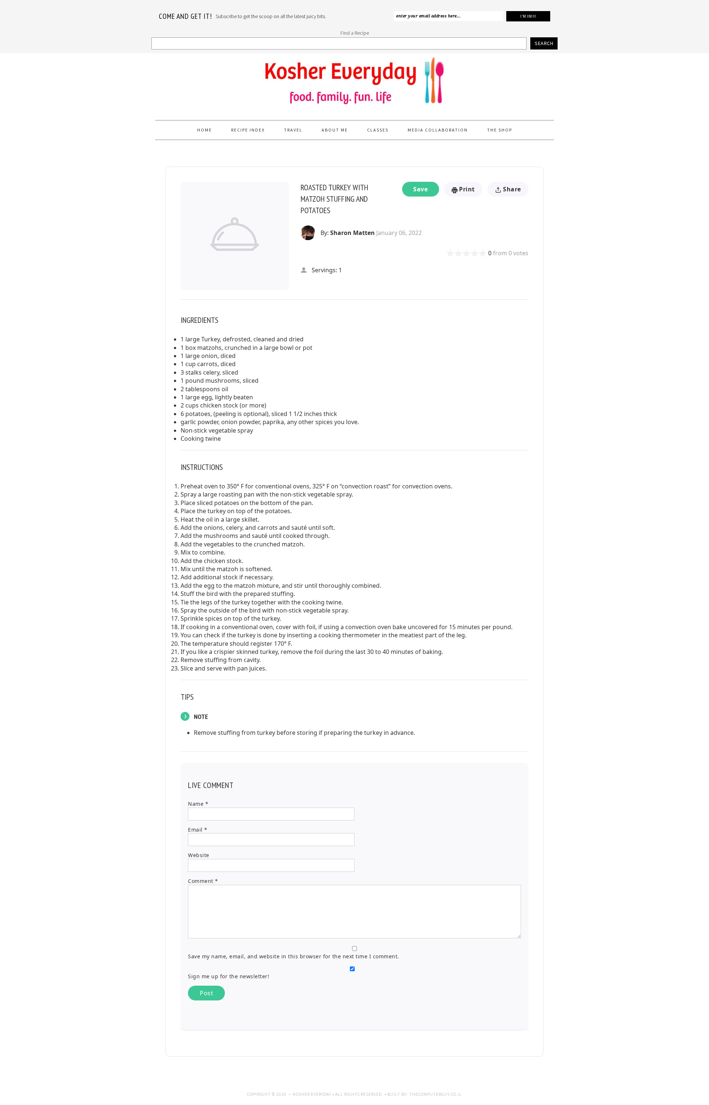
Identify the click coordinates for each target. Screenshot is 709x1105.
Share (511, 189)
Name (198, 803)
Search (544, 43)
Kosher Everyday (354, 83)
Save (420, 189)
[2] (454, 253)
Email (198, 829)
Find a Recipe (354, 33)
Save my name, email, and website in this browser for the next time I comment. (293, 956)
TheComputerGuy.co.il (435, 1094)
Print (466, 189)
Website (198, 855)
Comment (203, 880)
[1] (450, 253)
